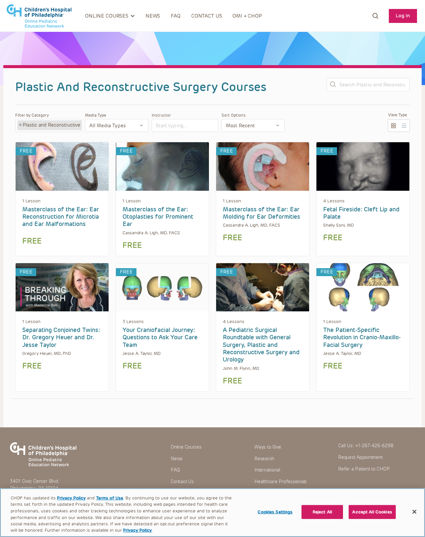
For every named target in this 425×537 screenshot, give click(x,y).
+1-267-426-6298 (374, 446)
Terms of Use (109, 497)
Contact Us (206, 16)
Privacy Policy (71, 497)
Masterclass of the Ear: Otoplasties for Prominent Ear (158, 217)
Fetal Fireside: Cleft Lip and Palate (361, 213)
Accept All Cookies (372, 511)
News (152, 16)
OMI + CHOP (247, 16)
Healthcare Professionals (280, 481)
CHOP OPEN (39, 16)
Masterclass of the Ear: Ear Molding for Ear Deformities (261, 213)
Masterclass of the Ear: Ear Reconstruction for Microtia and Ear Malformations (60, 217)
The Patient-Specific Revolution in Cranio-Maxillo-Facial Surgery (362, 337)
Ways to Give (267, 447)
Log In (403, 16)
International (267, 470)
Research (264, 459)
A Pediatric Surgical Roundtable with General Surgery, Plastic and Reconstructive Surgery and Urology (261, 344)
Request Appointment (360, 457)
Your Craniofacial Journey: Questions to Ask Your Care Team (160, 337)
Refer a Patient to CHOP (363, 469)
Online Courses (186, 447)
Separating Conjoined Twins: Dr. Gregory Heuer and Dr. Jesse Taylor (61, 337)
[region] (212, 512)
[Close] (414, 511)
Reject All (322, 511)
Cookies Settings (275, 511)
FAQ (176, 16)
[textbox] (181, 125)
